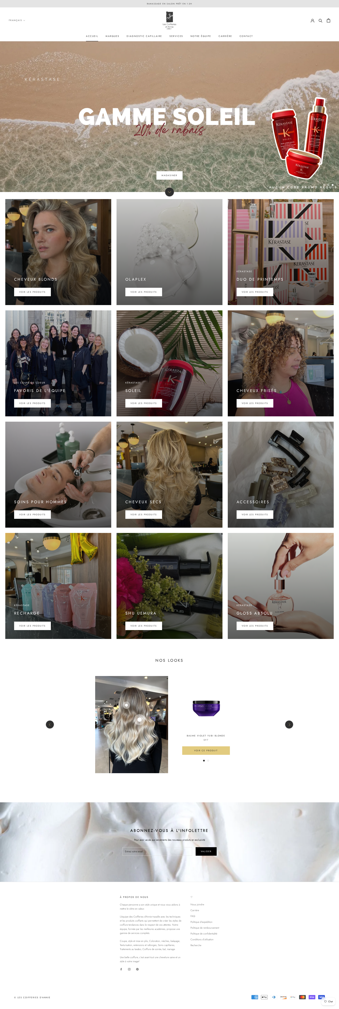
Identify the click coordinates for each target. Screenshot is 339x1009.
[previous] (50, 724)
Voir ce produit (206, 750)
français (15, 20)
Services (176, 36)
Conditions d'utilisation (202, 939)
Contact (246, 36)
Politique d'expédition (201, 922)
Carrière (225, 36)
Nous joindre (197, 904)
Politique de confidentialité (204, 933)
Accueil (92, 36)
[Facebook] (121, 969)
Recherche (196, 945)
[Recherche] (320, 20)
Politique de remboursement (205, 928)
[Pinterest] (137, 969)
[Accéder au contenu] (169, 192)
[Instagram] (129, 969)
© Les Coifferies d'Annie (32, 997)
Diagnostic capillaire (144, 36)
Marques (112, 36)
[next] (289, 724)
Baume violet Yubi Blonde (206, 735)
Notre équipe (201, 36)
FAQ (193, 916)
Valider (206, 851)
